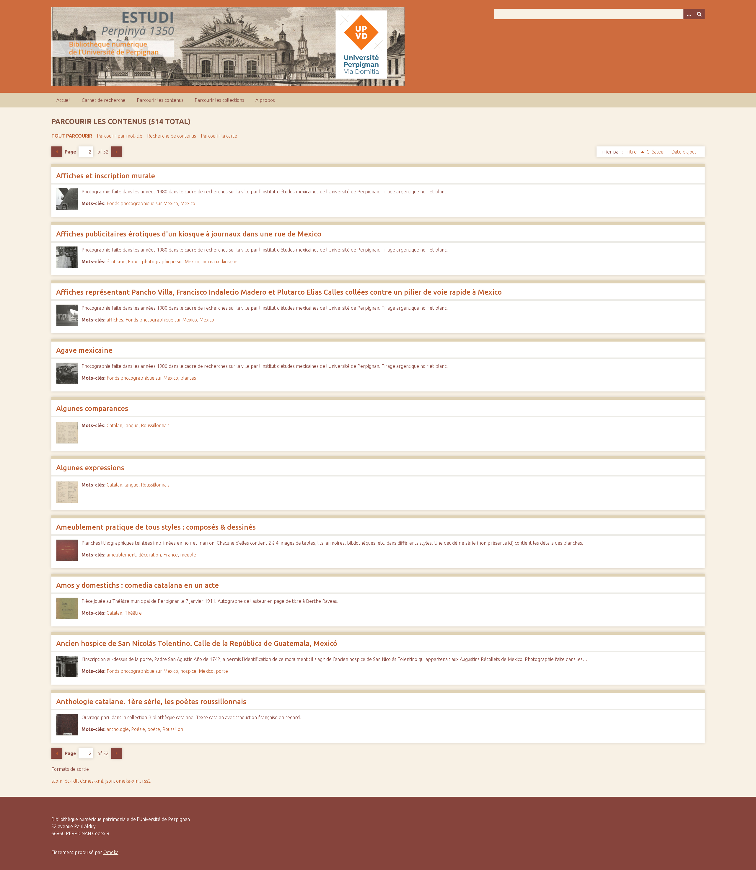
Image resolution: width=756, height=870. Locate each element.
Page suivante (116, 151)
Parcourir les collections (219, 100)
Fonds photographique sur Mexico (142, 203)
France (170, 554)
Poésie (138, 729)
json (109, 781)
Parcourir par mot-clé (119, 135)
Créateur (656, 151)
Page (70, 151)
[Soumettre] (699, 14)
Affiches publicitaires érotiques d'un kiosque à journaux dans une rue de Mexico (188, 234)
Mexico (187, 203)
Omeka (110, 852)
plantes (188, 378)
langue (132, 425)
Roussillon (172, 729)
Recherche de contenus (171, 135)
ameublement (121, 554)
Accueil (63, 100)
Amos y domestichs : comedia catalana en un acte (137, 585)
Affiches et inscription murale (105, 176)
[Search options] (688, 14)
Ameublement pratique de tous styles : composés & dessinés (156, 527)
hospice (188, 671)
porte (222, 671)
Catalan (114, 425)
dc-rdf (71, 781)
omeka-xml (128, 781)
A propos (265, 100)
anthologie (118, 729)
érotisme (116, 261)
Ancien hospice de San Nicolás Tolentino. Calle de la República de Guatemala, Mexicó (196, 643)
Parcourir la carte (219, 135)
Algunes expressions (90, 468)
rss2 (146, 781)
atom (56, 781)
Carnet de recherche (104, 100)
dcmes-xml (91, 781)
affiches (115, 319)
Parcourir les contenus (160, 100)
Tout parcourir (71, 135)
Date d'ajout (683, 151)
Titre (632, 151)
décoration (150, 554)
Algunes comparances (92, 408)
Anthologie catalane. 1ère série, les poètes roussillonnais (151, 702)
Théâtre (133, 613)
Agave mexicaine (84, 350)
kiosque (229, 261)
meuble (188, 554)
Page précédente (56, 151)
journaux (210, 261)
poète (153, 729)
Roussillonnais (155, 425)
